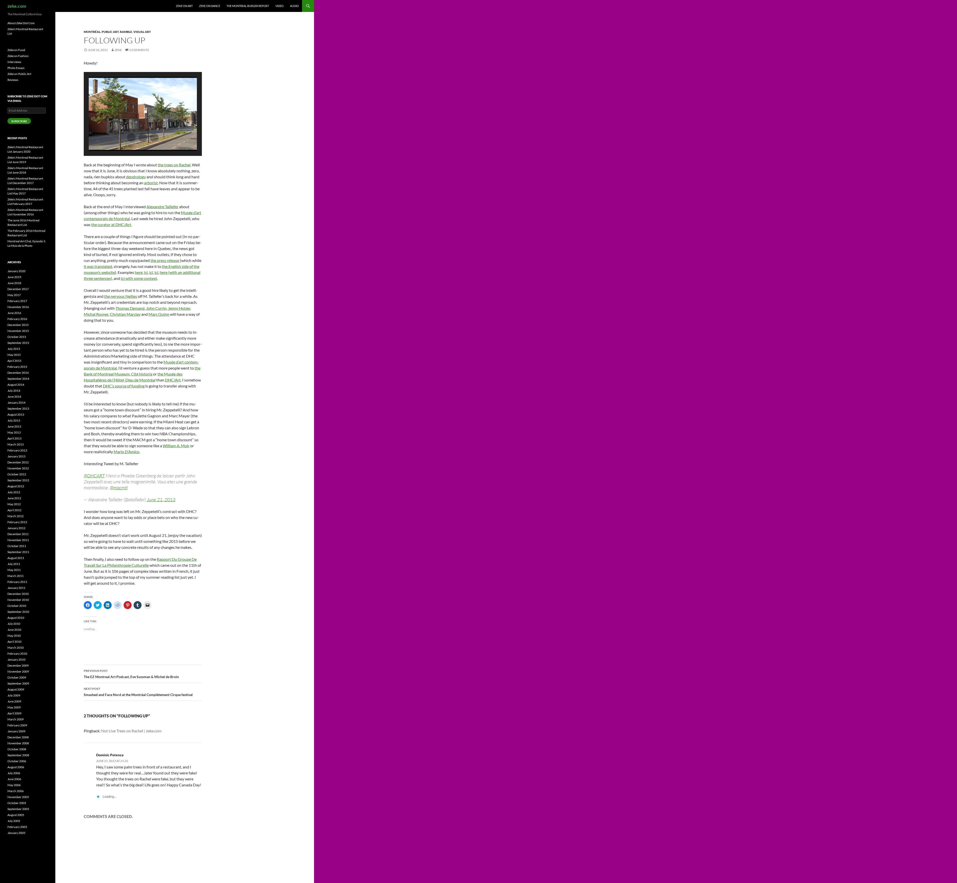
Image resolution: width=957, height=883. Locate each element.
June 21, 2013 (161, 500)
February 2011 (17, 582)
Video (279, 5)
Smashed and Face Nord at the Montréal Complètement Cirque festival (138, 692)
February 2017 (17, 301)
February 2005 (17, 827)
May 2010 (14, 635)
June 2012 (14, 498)
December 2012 (18, 462)
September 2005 (18, 809)
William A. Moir (176, 445)
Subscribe (19, 121)
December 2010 (18, 594)
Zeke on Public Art (19, 74)
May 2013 (14, 432)
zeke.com (16, 6)
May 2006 (14, 785)
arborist (151, 182)
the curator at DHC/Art (111, 224)
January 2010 (16, 659)
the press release (165, 260)
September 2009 (18, 683)
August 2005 (15, 815)
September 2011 (18, 552)
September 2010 (18, 612)
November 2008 (18, 743)
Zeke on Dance (209, 5)
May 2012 (14, 504)
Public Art (110, 32)
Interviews (14, 62)
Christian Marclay (125, 314)
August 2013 (15, 414)
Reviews (12, 80)
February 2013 (17, 450)
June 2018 (14, 283)
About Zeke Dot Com (21, 23)
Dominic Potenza (110, 755)
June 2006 (14, 779)
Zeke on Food (16, 50)
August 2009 (15, 689)
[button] (131, 137)
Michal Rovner (96, 314)
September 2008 (18, 755)
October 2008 (16, 749)
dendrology (136, 176)
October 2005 (16, 803)
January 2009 (16, 731)
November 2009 (18, 671)
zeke (118, 50)
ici (146, 272)
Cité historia (141, 374)
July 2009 (13, 695)
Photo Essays (15, 68)
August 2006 (15, 767)
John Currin (156, 308)
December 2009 (18, 665)
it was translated (98, 266)
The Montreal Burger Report (248, 5)
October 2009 (16, 677)
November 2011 (18, 540)
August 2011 (15, 558)
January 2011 (16, 588)
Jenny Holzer (179, 308)
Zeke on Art (184, 5)
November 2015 (18, 331)
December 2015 (18, 325)
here (139, 272)
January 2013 (16, 456)
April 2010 (14, 641)
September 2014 (18, 378)
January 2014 (16, 402)
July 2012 (13, 492)
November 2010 (18, 600)
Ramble (126, 32)
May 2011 (14, 570)
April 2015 (14, 361)
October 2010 (16, 606)
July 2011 (13, 564)
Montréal (92, 32)
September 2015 (18, 343)
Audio (294, 5)
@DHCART (94, 476)
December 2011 (18, 534)
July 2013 (13, 420)
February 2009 (17, 725)
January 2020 (16, 271)
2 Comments (139, 50)
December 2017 (18, 289)
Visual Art (142, 32)
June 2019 (14, 277)
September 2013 (18, 408)
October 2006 (16, 761)
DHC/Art (173, 380)
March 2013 (15, 444)
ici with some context (139, 278)
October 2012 (16, 474)
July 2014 (13, 390)
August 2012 (15, 486)
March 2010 (15, 647)
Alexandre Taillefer (162, 206)
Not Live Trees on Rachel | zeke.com (131, 730)
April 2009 (14, 713)
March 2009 (15, 719)
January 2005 (16, 833)
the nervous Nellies (120, 296)
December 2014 (18, 373)
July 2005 (13, 821)
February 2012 (17, 522)
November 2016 (18, 307)
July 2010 (13, 624)
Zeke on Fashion (18, 56)
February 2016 (17, 319)
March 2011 (15, 576)
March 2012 (15, 516)
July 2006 (13, 773)
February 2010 (17, 653)
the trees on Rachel (174, 164)
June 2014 (14, 396)
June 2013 (14, 426)
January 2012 (16, 528)
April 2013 (14, 438)
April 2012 (14, 510)
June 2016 (14, 313)
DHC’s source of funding (124, 385)
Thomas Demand (130, 308)
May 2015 (14, 355)
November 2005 (18, 797)
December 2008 (18, 737)
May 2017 (14, 295)
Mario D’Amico (126, 451)
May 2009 (14, 707)
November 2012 (18, 468)
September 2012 (18, 480)
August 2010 (15, 618)
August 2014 (15, 384)
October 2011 (16, 546)
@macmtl (119, 488)
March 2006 (15, 791)
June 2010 (14, 629)
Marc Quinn (159, 314)
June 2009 (14, 701)
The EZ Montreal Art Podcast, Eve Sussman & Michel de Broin (131, 674)
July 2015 (13, 349)
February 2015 (17, 367)
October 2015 (16, 337)
